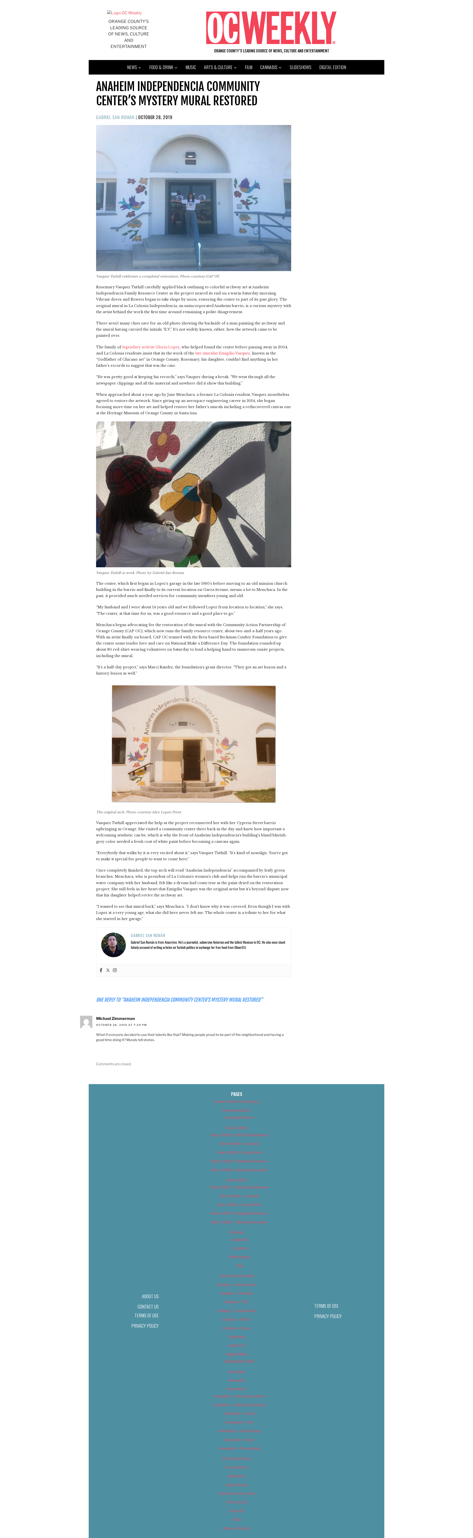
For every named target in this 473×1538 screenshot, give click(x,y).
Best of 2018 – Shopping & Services (239, 1161)
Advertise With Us (236, 1110)
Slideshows (300, 67)
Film (248, 67)
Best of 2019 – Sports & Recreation (239, 1222)
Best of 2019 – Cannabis (239, 1196)
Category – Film (236, 1302)
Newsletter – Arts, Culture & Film (239, 1396)
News (132, 67)
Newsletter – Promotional (239, 1448)
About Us (150, 1296)
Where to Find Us (236, 1528)
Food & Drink (161, 67)
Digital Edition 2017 (239, 1361)
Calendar (236, 1232)
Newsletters (236, 1389)
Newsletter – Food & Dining (239, 1431)
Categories (239, 1239)
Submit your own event (237, 1493)
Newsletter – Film (239, 1422)
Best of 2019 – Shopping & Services (239, 1213)
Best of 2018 (236, 1128)
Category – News (236, 1328)
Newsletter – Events (239, 1413)
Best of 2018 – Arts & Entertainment (239, 1135)
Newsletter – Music (239, 1440)
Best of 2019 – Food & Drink (240, 1204)
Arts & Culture (218, 67)
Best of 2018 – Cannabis (239, 1143)
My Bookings (239, 1257)
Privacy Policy (145, 1326)
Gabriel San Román (115, 117)
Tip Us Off (236, 1511)
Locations (239, 1248)
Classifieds (236, 1337)
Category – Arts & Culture (236, 1284)
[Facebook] (101, 970)
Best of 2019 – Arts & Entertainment (239, 1187)
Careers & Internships (237, 1276)
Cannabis (268, 67)
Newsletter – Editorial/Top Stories (239, 1405)
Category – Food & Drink (237, 1310)
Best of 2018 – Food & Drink (240, 1152)
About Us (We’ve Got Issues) (236, 1101)
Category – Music (236, 1319)
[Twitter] (108, 970)
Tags (239, 1265)
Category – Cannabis (236, 1293)
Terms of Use (147, 1315)
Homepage (236, 1371)
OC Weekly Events (236, 1458)
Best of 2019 (236, 1180)
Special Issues (236, 1485)
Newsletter (236, 1380)
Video (236, 1519)
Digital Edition (332, 67)
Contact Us (148, 1306)
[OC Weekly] (124, 13)
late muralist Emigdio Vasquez (222, 353)
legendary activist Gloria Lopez (151, 347)
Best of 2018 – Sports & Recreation (239, 1170)
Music (191, 67)
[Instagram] (115, 970)
